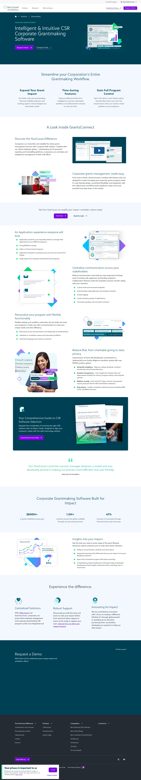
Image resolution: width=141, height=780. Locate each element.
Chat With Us (21, 759)
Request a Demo (130, 8)
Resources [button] (35, 8)
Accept (53, 770)
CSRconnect (24, 613)
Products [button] (24, 8)
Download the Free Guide (30, 438)
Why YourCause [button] (48, 8)
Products (24, 16)
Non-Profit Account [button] (128, 2)
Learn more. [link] (19, 774)
